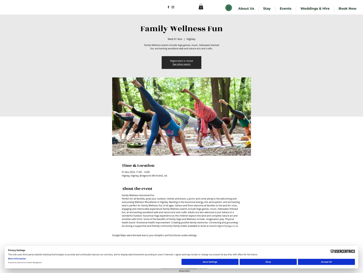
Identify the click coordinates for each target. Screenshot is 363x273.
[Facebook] (168, 7)
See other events (182, 64)
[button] (201, 7)
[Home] (228, 7)
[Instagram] (173, 7)
